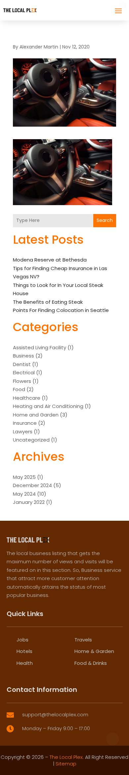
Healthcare (26, 397)
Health (25, 663)
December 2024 (32, 485)
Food (19, 389)
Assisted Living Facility (39, 347)
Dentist (22, 364)
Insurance (25, 422)
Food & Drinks (90, 663)
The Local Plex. (67, 757)
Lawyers (22, 431)
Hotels (24, 651)
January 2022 (29, 502)
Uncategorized (31, 439)
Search (105, 220)
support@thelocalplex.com (55, 714)
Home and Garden (36, 414)
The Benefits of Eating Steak (48, 301)
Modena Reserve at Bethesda (50, 259)
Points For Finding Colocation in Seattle (61, 310)
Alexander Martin (39, 47)
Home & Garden (94, 651)
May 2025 (24, 477)
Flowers (22, 381)
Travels (83, 639)
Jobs (22, 639)
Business (23, 355)
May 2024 (24, 493)
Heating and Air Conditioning (48, 406)
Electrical (24, 372)
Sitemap (66, 763)
